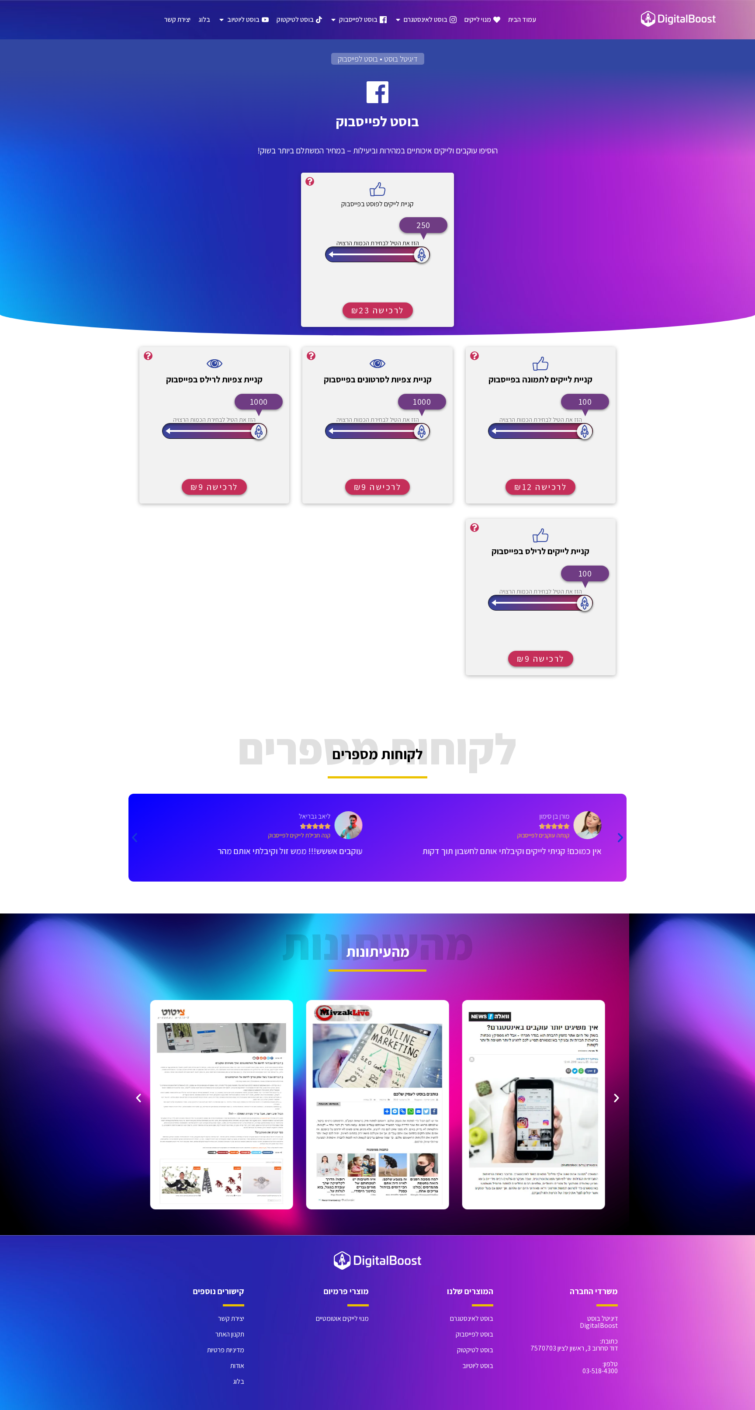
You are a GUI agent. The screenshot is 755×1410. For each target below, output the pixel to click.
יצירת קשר (231, 1318)
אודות (237, 1365)
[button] (620, 837)
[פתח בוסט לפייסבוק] (333, 19)
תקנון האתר (229, 1334)
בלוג (238, 1381)
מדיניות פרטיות (225, 1349)
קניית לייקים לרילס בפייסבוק (540, 551)
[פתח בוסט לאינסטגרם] (398, 19)
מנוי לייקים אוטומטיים (342, 1318)
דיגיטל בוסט (401, 59)
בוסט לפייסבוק (474, 1334)
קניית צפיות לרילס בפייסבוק (214, 379)
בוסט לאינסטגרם (471, 1318)
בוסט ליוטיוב (477, 1365)
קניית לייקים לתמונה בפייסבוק (540, 379)
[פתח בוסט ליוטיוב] (221, 19)
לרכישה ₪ (377, 310)
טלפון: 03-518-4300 (600, 1367)
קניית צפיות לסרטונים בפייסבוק (378, 379)
